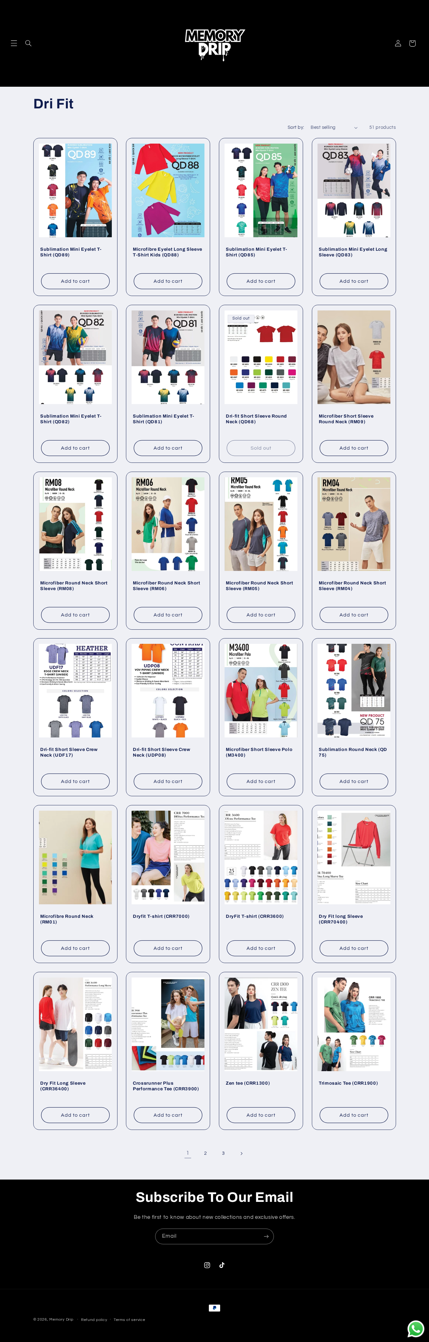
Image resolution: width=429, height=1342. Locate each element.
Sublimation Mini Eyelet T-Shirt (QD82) (71, 419)
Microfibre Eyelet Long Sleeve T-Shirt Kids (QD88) (167, 252)
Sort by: (296, 127)
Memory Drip (61, 1319)
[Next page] (241, 1153)
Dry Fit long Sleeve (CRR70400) (341, 919)
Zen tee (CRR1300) (248, 1083)
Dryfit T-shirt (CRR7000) (161, 916)
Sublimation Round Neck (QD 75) (353, 752)
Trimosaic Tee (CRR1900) (348, 1083)
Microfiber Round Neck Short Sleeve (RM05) (259, 585)
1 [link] (187, 1153)
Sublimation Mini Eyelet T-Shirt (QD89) (71, 252)
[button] (14, 43)
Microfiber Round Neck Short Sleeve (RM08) (74, 585)
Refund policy (94, 1320)
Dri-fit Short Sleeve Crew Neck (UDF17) (69, 752)
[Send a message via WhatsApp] (416, 1329)
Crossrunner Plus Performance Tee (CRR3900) (166, 1086)
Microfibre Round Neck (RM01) (67, 919)
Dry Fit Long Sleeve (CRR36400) (63, 1086)
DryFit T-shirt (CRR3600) (255, 916)
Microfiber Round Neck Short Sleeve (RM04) (352, 585)
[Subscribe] (266, 1236)
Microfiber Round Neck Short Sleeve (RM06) (166, 585)
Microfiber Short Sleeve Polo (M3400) (259, 752)
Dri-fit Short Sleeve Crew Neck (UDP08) (161, 752)
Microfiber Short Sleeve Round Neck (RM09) (346, 419)
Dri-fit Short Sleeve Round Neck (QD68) (256, 419)
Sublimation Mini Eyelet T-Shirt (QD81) (163, 419)
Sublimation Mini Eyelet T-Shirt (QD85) (256, 252)
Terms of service (129, 1320)
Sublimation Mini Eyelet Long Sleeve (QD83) (353, 252)
